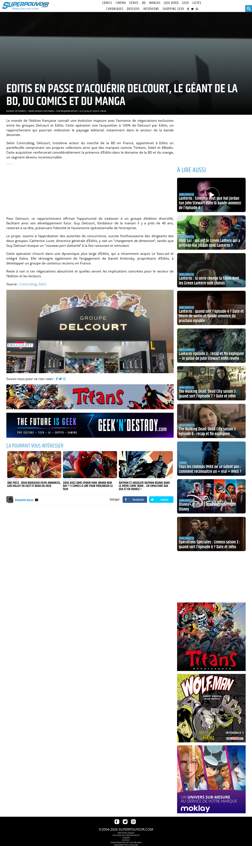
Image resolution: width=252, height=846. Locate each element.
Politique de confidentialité (126, 835)
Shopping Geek (173, 9)
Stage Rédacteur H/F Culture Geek (126, 842)
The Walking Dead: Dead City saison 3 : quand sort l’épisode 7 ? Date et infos (208, 394)
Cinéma (121, 3)
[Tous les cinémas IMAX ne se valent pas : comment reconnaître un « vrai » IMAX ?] (211, 458)
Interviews (151, 9)
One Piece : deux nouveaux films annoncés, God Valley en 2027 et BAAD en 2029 (34, 485)
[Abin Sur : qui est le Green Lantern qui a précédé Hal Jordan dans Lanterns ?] (211, 232)
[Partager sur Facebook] (135, 499)
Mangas (154, 3)
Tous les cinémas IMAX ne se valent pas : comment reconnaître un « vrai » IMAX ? (210, 469)
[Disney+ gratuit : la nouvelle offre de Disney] (211, 496)
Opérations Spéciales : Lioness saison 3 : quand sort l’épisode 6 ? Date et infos (209, 544)
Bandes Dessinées (16, 111)
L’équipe (126, 837)
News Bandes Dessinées (41, 111)
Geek (185, 3)
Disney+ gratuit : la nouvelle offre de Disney (207, 507)
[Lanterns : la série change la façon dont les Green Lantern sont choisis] (211, 270)
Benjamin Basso (69, 111)
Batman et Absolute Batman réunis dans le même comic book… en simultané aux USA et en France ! (144, 486)
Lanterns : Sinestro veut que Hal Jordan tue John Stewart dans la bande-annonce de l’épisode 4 (210, 203)
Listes (197, 3)
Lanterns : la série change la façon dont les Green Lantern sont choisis (209, 281)
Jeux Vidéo (171, 3)
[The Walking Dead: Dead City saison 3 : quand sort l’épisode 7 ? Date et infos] (211, 383)
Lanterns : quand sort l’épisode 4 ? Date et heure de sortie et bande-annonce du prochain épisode (211, 316)
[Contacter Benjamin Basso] (36, 499)
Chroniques (114, 9)
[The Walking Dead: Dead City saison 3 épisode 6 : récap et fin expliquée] (211, 421)
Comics (107, 3)
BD (144, 3)
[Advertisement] (90, 187)
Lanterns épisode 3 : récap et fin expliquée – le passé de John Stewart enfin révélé (211, 356)
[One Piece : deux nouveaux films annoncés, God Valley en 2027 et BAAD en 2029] (34, 464)
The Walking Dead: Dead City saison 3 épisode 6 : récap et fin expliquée (207, 431)
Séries (134, 3)
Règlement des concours (126, 845)
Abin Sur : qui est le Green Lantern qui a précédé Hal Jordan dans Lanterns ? (209, 243)
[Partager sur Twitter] (161, 499)
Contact (126, 840)
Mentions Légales (126, 833)
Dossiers (133, 9)
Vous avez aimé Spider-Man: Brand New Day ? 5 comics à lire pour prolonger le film (88, 486)
